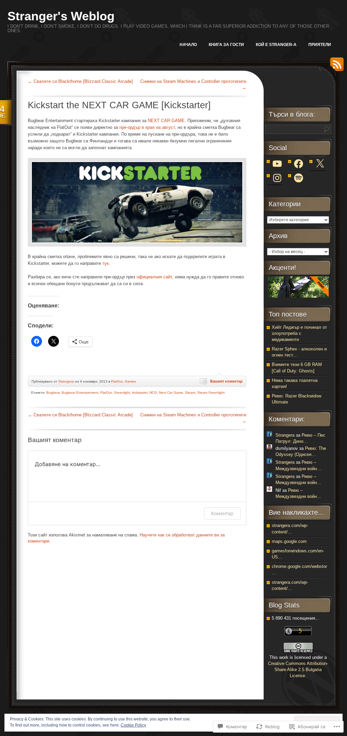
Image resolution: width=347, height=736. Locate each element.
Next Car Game (171, 392)
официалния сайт (154, 276)
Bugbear (53, 392)
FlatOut (117, 381)
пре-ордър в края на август (147, 127)
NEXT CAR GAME (166, 120)
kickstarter (139, 392)
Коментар (222, 513)
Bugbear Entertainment (80, 392)
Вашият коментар (226, 381)
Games (130, 381)
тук (105, 263)
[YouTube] (277, 163)
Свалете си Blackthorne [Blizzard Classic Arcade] (80, 81)
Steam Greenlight (211, 392)
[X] (319, 163)
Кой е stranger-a (276, 44)
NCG (153, 392)
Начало (188, 44)
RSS (335, 67)
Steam (190, 392)
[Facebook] (298, 163)
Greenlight (122, 392)
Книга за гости (226, 44)
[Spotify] (298, 177)
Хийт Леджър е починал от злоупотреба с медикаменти (299, 333)
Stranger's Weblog (61, 16)
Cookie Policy (133, 725)
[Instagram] (277, 177)
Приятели (319, 44)
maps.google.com (289, 541)
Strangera (66, 381)
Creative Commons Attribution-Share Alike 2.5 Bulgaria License (298, 669)
